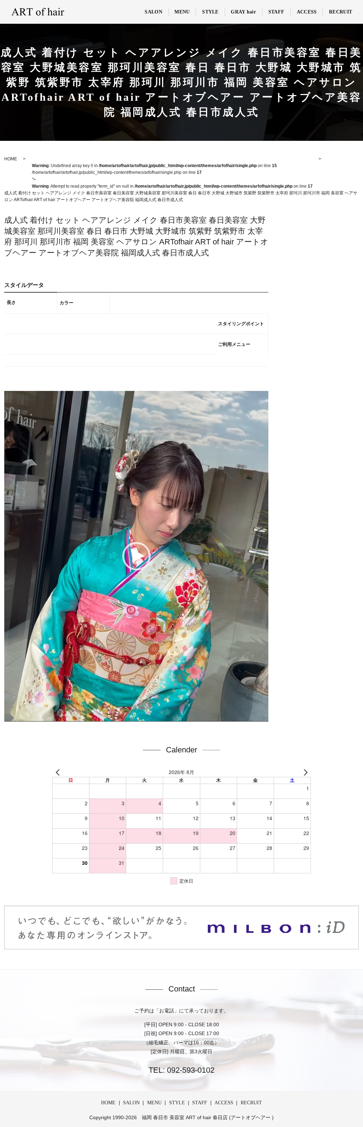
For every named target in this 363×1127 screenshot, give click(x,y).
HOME (108, 1102)
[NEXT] (304, 772)
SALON (153, 12)
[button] (136, 556)
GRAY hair (243, 12)
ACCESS (307, 12)
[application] (136, 556)
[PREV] (59, 772)
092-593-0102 (189, 1070)
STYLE (210, 12)
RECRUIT (340, 12)
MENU (182, 12)
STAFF (276, 12)
